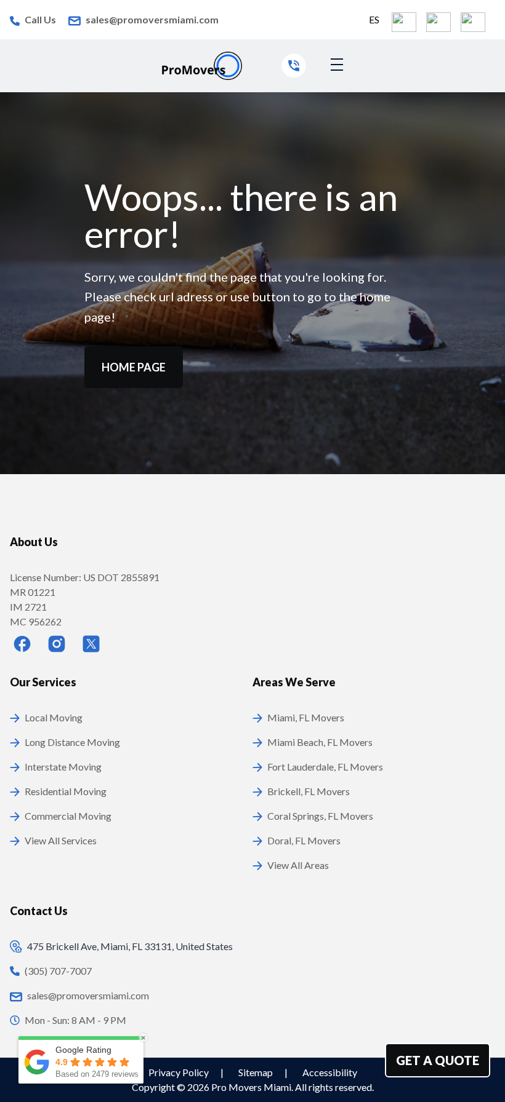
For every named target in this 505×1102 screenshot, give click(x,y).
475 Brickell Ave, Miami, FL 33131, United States (130, 946)
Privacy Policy (179, 1072)
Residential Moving (66, 791)
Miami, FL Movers (305, 717)
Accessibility (329, 1072)
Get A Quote (437, 1060)
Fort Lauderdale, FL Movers (325, 766)
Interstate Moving (63, 766)
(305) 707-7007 (58, 971)
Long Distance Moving (72, 742)
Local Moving (54, 717)
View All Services (61, 840)
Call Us (40, 19)
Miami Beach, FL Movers (320, 742)
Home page (134, 367)
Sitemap (256, 1072)
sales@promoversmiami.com (152, 19)
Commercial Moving (68, 816)
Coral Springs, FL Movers (320, 816)
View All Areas (298, 865)
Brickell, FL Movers (308, 791)
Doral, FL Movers (304, 840)
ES (374, 19)
